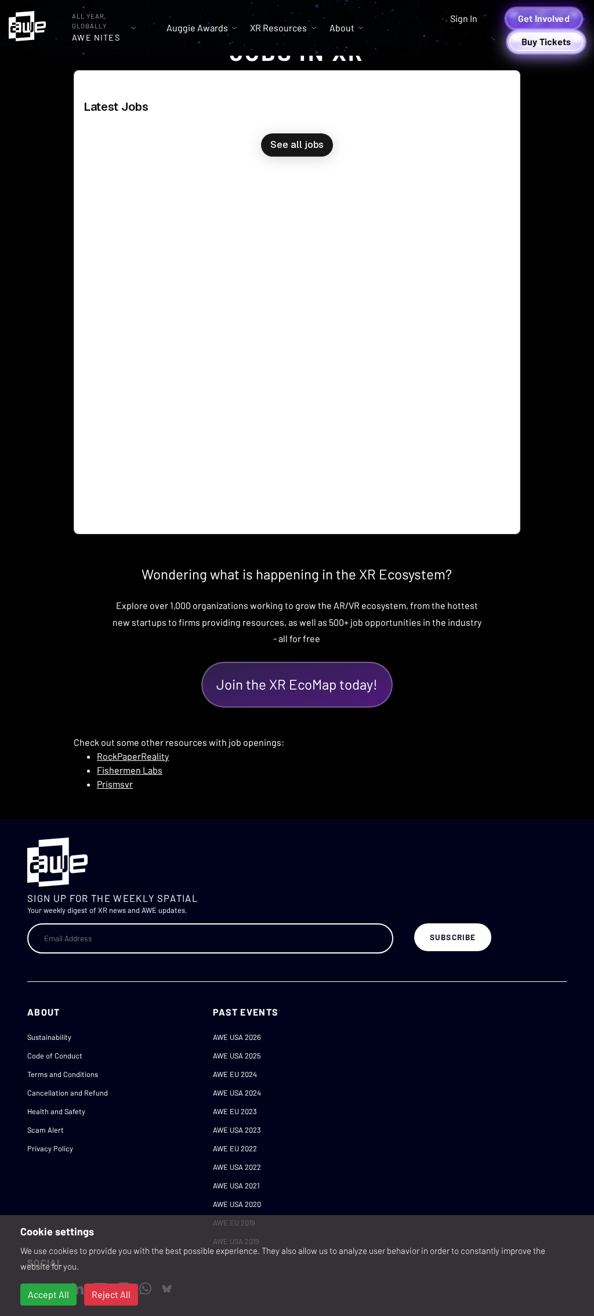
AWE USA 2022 (237, 1167)
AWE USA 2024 (237, 1092)
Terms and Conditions (62, 1074)
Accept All (48, 1294)
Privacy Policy (50, 1148)
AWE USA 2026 (237, 1037)
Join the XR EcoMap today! (297, 684)
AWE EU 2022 (235, 1148)
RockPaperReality (133, 756)
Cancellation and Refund (67, 1092)
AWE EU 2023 (235, 1111)
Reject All (111, 1294)
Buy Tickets (546, 41)
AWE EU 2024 (235, 1074)
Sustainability (49, 1037)
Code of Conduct (54, 1055)
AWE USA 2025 (237, 1055)
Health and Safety (56, 1111)
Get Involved (544, 18)
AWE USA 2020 (237, 1204)
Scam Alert (45, 1129)
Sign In (463, 18)
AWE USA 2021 (236, 1185)
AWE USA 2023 (237, 1129)
